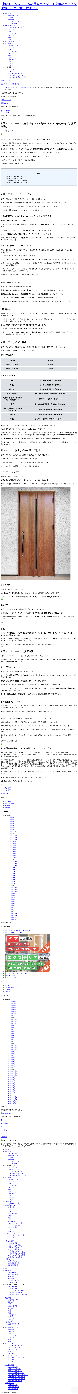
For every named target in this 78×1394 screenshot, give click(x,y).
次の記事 (8, 790)
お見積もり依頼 (13, 1263)
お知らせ (8, 807)
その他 (10, 65)
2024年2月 (12, 881)
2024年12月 (12, 861)
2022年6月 (12, 917)
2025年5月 (12, 849)
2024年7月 (12, 871)
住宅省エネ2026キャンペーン (18, 1251)
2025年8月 (12, 843)
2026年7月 (12, 819)
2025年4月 (12, 851)
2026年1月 (12, 831)
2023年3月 (12, 905)
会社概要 (11, 19)
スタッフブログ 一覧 (15, 1223)
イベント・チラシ (11, 1233)
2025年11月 (12, 837)
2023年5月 (12, 901)
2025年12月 (12, 835)
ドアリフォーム (13, 71)
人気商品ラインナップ (12, 25)
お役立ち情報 (9, 803)
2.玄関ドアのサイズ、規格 (14, 178)
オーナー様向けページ (16, 1249)
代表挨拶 (11, 17)
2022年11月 (12, 915)
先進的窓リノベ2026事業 (16, 1253)
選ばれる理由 (9, 41)
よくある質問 (13, 1243)
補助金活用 (12, 59)
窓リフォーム (13, 69)
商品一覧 (11, 1207)
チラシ (10, 1239)
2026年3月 (12, 827)
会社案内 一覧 (13, 15)
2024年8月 (12, 869)
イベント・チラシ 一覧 (16, 1235)
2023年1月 (12, 909)
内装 (9, 37)
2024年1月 (12, 883)
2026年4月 (12, 825)
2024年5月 (12, 875)
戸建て (10, 61)
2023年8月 (12, 895)
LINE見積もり (13, 1265)
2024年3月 (12, 879)
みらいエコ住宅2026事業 (16, 1255)
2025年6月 (12, 847)
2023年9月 (12, 893)
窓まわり (11, 29)
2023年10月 (12, 891)
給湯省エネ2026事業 (15, 1257)
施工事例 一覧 (13, 45)
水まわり (11, 35)
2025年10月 (12, 839)
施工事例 (8, 43)
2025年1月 (12, 857)
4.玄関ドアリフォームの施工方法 (16, 182)
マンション (12, 63)
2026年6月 (12, 821)
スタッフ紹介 (13, 23)
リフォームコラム (12, 801)
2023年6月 (12, 899)
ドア (9, 31)
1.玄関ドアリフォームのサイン (15, 176)
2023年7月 (12, 897)
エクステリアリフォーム (16, 73)
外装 (9, 39)
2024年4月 (12, 877)
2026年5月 (12, 823)
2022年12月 (12, 913)
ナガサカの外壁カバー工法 (17, 77)
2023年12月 (12, 887)
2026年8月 (12, 817)
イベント (11, 1237)
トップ (7, 1149)
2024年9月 (12, 867)
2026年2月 (12, 829)
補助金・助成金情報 (15, 1247)
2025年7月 (12, 845)
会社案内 (8, 13)
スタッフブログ (10, 1221)
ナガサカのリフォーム (16, 75)
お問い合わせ (9, 1259)
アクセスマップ (13, 21)
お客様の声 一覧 (13, 1203)
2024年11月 (12, 863)
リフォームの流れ (14, 1245)
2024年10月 (12, 865)
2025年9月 (12, 841)
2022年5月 (12, 919)
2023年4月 (12, 903)
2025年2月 (12, 855)
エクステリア (13, 33)
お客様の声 (8, 1201)
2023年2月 (12, 907)
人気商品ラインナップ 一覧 (17, 27)
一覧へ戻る (4, 793)
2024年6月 (12, 873)
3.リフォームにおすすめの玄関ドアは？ (18, 180)
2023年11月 (12, 889)
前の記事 (8, 788)
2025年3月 (12, 853)
